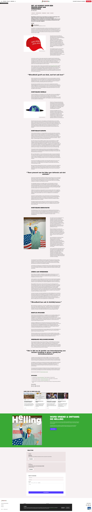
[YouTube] (90, 505)
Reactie (30, 481)
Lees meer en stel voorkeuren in (52, 508)
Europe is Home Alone (40, 377)
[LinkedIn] (86, 505)
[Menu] (1, 1)
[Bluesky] (88, 505)
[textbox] (46, 486)
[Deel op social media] (32, 386)
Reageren (31, 469)
